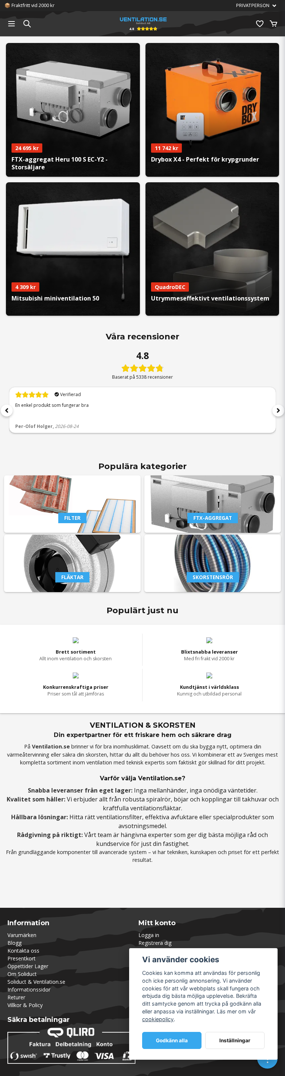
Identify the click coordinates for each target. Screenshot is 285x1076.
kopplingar (217, 799)
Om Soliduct (22, 973)
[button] (7, 410)
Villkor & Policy (25, 1005)
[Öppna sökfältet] (27, 23)
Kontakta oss (23, 950)
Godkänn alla (172, 1040)
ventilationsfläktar (155, 808)
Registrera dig (154, 942)
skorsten (96, 754)
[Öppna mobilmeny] (11, 23)
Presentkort (21, 958)
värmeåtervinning (28, 754)
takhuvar (254, 799)
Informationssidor (28, 989)
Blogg (14, 942)
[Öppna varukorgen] (273, 23)
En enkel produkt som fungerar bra (52, 405)
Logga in (148, 935)
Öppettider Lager (27, 966)
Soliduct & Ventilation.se (36, 981)
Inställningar (234, 1040)
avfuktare (184, 817)
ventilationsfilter (119, 817)
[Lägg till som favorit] (259, 23)
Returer (16, 997)
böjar (181, 799)
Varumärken (21, 935)
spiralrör (158, 799)
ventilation (99, 762)
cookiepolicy (158, 1019)
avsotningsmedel (142, 826)
